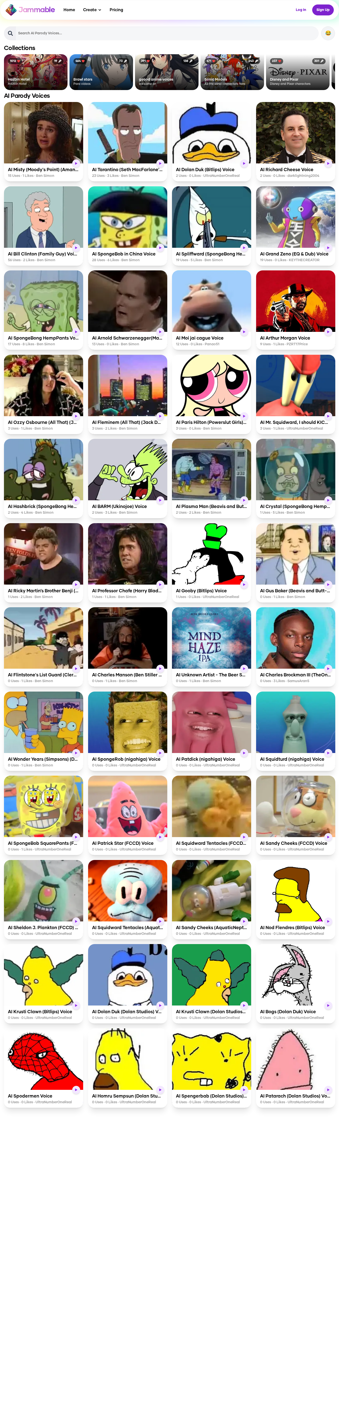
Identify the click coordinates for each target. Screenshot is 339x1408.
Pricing (116, 10)
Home (69, 10)
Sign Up (323, 10)
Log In (301, 10)
